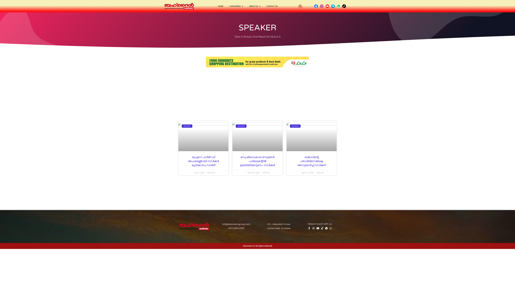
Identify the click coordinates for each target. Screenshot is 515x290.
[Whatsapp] (331, 228)
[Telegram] (326, 228)
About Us (253, 6)
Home (220, 6)
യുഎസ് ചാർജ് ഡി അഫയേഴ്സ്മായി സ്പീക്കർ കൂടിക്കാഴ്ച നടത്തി (203, 161)
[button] (300, 6)
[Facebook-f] (309, 228)
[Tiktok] (322, 228)
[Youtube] (318, 228)
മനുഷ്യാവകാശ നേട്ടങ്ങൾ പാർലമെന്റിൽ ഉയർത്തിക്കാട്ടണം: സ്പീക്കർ (257, 161)
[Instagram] (313, 228)
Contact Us (272, 6)
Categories (234, 6)
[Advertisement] (257, 90)
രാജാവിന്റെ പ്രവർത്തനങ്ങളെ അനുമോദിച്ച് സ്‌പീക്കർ (311, 161)
